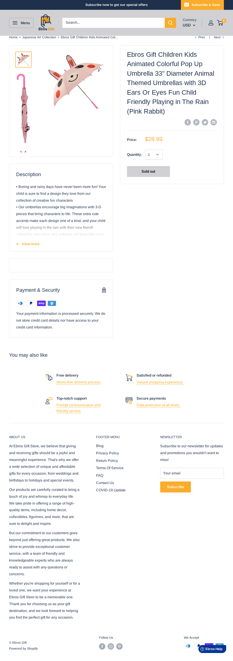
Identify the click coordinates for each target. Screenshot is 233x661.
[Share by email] (213, 122)
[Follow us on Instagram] (111, 646)
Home (13, 37)
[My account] (211, 22)
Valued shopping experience (160, 382)
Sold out (148, 171)
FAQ (99, 475)
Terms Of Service (110, 468)
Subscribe (175, 487)
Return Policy (107, 461)
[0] (220, 23)
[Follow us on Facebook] (102, 646)
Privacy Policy (107, 453)
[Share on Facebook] (188, 122)
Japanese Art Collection (39, 37)
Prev (201, 37)
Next (217, 37)
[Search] (170, 23)
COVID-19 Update (111, 490)
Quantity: (134, 154)
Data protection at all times (159, 405)
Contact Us (105, 483)
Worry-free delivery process (78, 382)
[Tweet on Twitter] (205, 122)
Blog (100, 446)
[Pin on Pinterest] (196, 122)
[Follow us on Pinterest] (119, 646)
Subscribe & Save (206, 5)
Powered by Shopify (23, 648)
